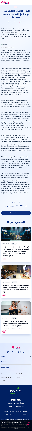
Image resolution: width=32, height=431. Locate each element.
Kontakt (3, 381)
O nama (3, 374)
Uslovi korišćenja (20, 374)
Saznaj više (28, 423)
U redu (16, 428)
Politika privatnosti (6, 377)
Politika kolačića (20, 377)
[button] (16, 356)
